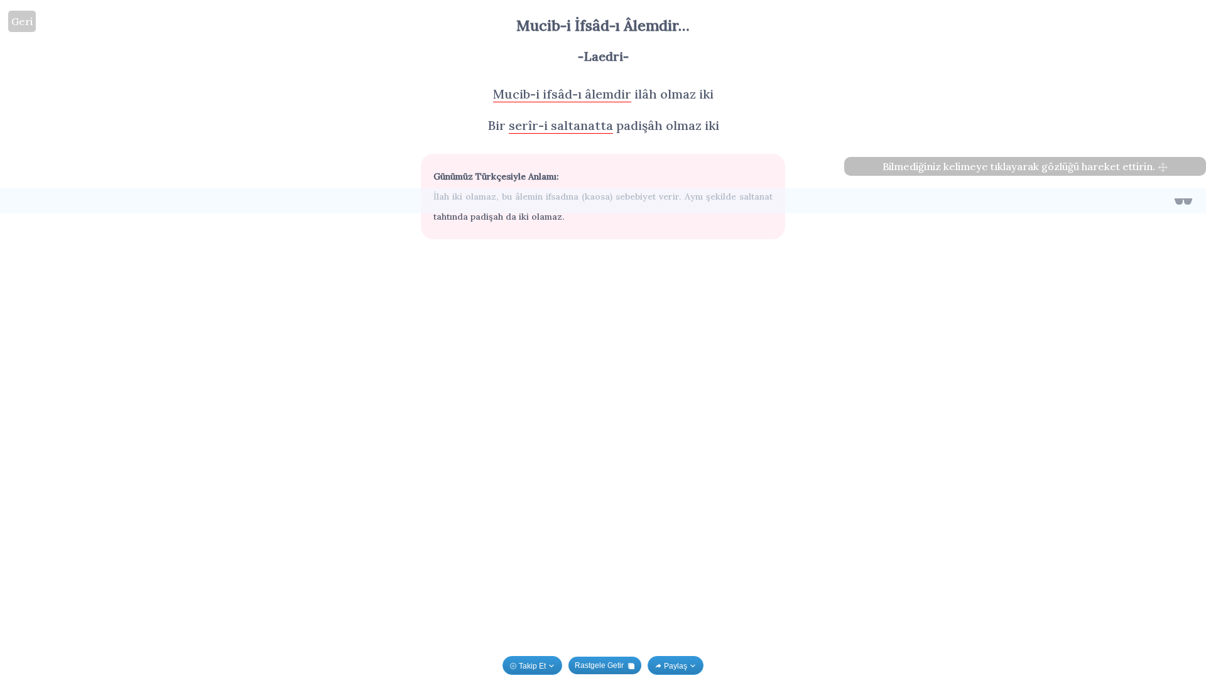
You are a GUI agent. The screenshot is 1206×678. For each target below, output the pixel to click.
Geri (22, 21)
